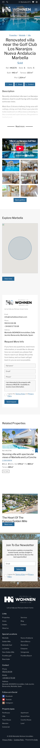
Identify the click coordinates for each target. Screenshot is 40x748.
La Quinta (5, 648)
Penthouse (6, 713)
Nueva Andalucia (27, 638)
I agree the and (21, 395)
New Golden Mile (8, 652)
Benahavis (24, 645)
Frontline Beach (26, 656)
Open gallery (20, 200)
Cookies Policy (19, 740)
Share (20, 84)
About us (5, 628)
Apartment (24, 713)
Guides (4, 624)
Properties (6, 617)
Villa (3, 716)
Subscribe (20, 569)
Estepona (24, 648)
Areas (4, 621)
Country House (26, 720)
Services (24, 617)
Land (22, 723)
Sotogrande (25, 652)
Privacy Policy (7, 740)
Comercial (6, 727)
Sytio (36, 740)
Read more (20, 126)
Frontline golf (6, 656)
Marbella (5, 638)
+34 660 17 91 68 (8, 678)
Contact (31, 84)
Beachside (6, 659)
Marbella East (7, 645)
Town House (6, 720)
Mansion (5, 723)
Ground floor (25, 716)
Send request (11, 402)
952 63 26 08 (7, 672)
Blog (22, 621)
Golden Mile (6, 641)
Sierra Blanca (25, 641)
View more (8, 279)
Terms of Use (20, 394)
